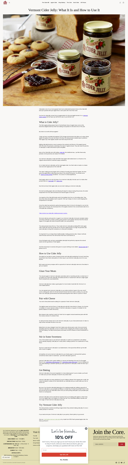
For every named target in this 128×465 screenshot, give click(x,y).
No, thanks (64, 460)
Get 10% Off (64, 455)
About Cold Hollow (37, 440)
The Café (35, 438)
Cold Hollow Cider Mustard (52, 362)
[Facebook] (116, 463)
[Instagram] (119, 463)
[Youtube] (121, 463)
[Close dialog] (86, 428)
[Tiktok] (124, 463)
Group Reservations (38, 443)
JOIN (121, 444)
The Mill (35, 436)
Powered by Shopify (21, 462)
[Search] (9, 2)
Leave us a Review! (38, 445)
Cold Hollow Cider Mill (11, 462)
